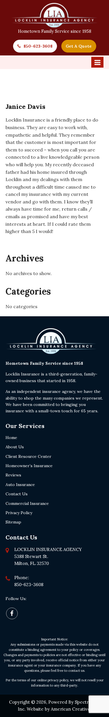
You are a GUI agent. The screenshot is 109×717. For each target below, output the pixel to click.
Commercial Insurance (27, 503)
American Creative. (71, 709)
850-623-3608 (38, 46)
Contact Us (17, 493)
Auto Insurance (20, 484)
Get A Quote (79, 46)
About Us (15, 446)
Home (11, 437)
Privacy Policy (19, 512)
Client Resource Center (28, 456)
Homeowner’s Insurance (29, 465)
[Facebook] (12, 613)
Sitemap (13, 522)
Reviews (13, 475)
